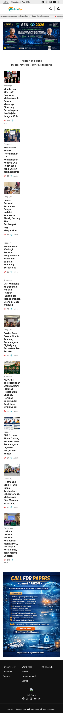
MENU (6, 2)
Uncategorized (29, 676)
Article (25, 671)
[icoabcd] (31, 614)
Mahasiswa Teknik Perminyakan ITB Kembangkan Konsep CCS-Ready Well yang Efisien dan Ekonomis (11, 159)
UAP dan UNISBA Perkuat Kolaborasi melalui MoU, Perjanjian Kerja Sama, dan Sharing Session (11, 543)
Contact (6, 676)
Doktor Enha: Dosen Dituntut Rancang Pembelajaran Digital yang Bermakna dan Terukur (12, 342)
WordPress (27, 667)
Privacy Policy (9, 667)
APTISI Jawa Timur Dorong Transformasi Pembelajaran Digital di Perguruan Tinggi (11, 444)
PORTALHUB (47, 667)
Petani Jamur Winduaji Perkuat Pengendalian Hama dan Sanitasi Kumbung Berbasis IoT (11, 257)
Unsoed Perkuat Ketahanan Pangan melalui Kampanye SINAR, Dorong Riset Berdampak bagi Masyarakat (12, 215)
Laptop (25, 681)
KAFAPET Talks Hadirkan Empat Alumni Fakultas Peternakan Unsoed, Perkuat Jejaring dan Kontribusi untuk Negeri (12, 393)
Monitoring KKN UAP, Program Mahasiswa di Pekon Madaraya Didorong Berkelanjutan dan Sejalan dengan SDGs (11, 103)
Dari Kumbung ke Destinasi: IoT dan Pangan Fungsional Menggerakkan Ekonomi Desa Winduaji (12, 294)
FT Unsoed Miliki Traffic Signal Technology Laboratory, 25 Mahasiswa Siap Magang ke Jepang (12, 493)
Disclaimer (8, 671)
